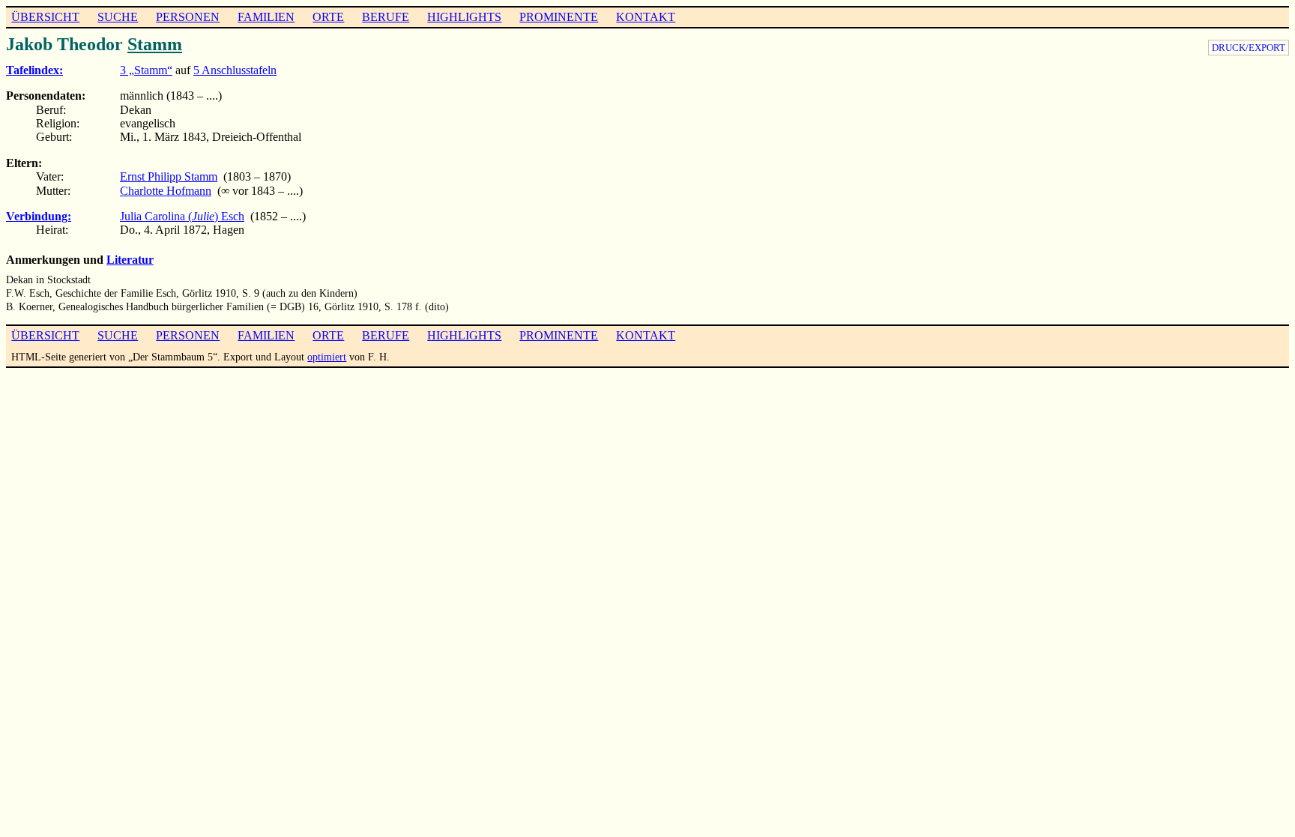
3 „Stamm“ (146, 70)
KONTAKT (645, 16)
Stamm (154, 44)
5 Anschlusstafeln (235, 70)
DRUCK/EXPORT (1248, 47)
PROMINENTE (558, 16)
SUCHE (117, 16)
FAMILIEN (266, 16)
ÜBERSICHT (45, 16)
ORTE (328, 16)
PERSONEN (188, 16)
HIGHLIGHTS (464, 16)
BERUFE (385, 16)
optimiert (326, 357)
